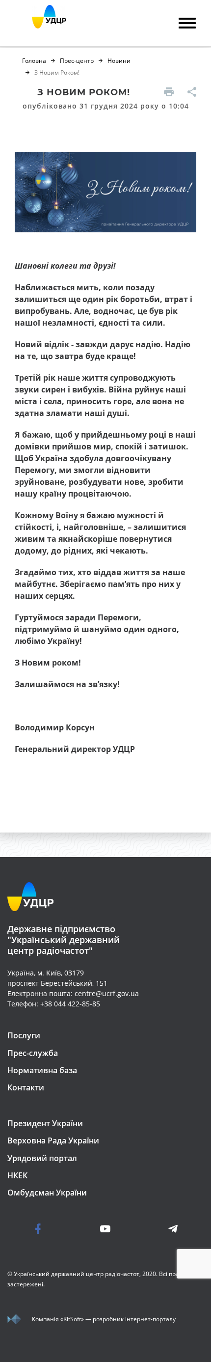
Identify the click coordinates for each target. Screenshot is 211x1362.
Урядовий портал (42, 1158)
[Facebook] (56, 1228)
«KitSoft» (72, 1319)
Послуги (23, 1035)
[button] (163, 93)
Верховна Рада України (53, 1140)
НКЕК (17, 1175)
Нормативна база (42, 1070)
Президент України (45, 1123)
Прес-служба (32, 1053)
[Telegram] (154, 1228)
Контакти (25, 1087)
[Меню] (187, 24)
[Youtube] (105, 1228)
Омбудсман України (47, 1192)
